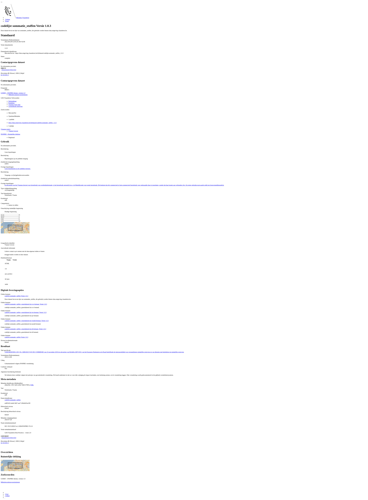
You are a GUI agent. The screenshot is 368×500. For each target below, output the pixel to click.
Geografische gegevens (15, 106)
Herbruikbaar (12, 101)
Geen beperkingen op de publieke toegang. (18, 168)
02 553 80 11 (5, 75)
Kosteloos (11, 103)
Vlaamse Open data (14, 105)
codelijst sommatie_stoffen (13, 400)
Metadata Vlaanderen (22, 18)
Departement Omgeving (9, 70)
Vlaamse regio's (5, 129)
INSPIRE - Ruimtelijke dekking (10, 134)
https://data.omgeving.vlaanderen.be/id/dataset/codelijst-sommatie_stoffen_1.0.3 (32, 123)
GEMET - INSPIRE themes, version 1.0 (13, 93)
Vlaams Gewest (13, 131)
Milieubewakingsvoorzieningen (18, 95)
